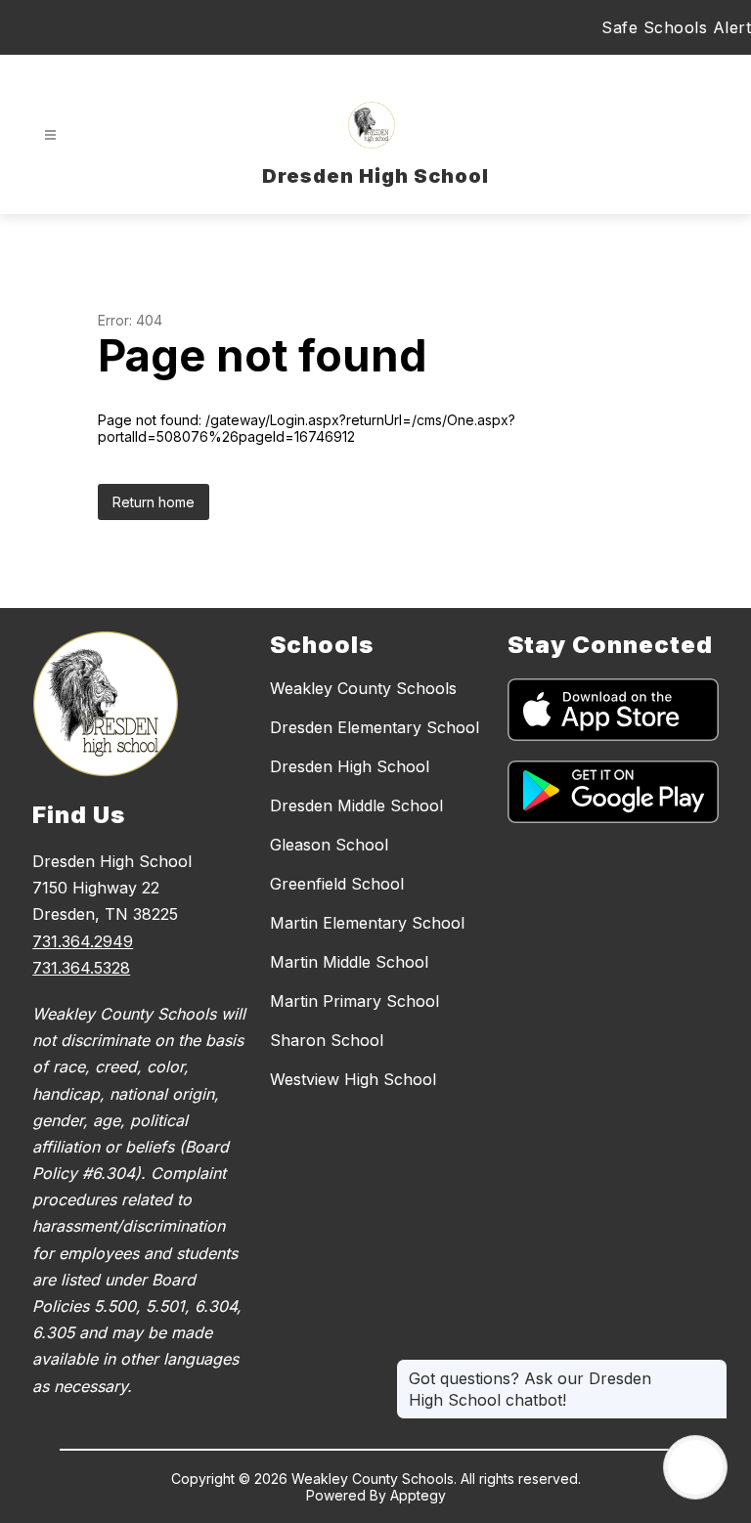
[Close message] (712, 1369)
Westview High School (353, 1079)
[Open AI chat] (695, 1467)
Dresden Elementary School (374, 727)
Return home (153, 502)
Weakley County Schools (363, 688)
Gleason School (329, 844)
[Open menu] (50, 135)
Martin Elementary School (367, 923)
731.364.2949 (82, 941)
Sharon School (326, 1040)
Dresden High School (349, 766)
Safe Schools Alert (676, 27)
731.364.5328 (81, 968)
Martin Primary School (354, 1001)
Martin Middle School (349, 962)
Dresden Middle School (356, 805)
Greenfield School (337, 883)
